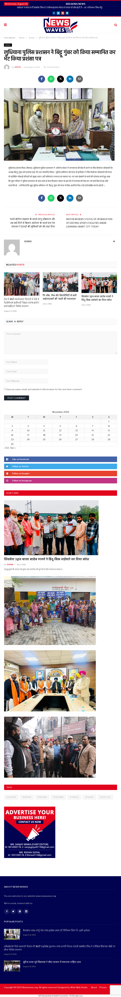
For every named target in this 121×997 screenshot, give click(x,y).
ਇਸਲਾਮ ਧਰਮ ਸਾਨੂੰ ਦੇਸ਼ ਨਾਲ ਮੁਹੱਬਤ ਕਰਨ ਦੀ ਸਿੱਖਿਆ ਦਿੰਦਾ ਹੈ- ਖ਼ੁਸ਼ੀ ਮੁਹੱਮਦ (57, 930)
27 (76, 439)
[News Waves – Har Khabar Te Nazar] (60, 24)
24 (28, 439)
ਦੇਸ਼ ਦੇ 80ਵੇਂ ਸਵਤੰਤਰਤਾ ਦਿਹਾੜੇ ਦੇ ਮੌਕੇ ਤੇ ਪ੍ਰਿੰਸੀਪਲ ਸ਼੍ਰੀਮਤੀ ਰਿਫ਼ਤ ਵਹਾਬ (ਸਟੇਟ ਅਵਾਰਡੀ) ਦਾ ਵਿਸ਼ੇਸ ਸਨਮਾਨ (21, 302)
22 (109, 435)
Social (8, 45)
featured (58, 797)
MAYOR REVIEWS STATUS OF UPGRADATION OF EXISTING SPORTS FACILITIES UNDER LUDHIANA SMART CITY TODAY (89, 223)
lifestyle (105, 797)
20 (76, 435)
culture (11, 797)
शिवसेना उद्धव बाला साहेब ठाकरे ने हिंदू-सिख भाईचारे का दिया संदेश (97, 298)
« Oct (6, 448)
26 (60, 439)
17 (28, 435)
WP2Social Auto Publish (48, 996)
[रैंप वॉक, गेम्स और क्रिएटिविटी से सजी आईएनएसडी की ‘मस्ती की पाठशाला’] (60, 282)
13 (76, 430)
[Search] (115, 25)
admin (18, 67)
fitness (74, 797)
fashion (26, 797)
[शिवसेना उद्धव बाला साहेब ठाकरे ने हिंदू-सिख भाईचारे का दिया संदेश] (99, 282)
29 (109, 439)
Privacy (103, 987)
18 (44, 435)
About (94, 987)
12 (60, 430)
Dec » (13, 448)
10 (28, 430)
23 (12, 439)
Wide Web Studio (78, 987)
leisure (89, 797)
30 (12, 444)
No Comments (53, 67)
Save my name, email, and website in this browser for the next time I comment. (44, 389)
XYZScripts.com (76, 996)
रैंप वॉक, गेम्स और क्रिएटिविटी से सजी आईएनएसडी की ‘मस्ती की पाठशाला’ (60, 297)
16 (12, 435)
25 (44, 439)
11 (44, 430)
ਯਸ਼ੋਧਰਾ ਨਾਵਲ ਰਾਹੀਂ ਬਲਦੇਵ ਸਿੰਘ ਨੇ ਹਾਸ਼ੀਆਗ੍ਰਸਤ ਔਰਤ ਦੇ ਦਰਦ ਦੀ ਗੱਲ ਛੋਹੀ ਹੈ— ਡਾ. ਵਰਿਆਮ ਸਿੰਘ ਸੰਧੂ (59, 7)
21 (93, 435)
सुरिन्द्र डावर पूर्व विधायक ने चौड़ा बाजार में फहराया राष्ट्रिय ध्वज (52, 962)
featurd (42, 797)
